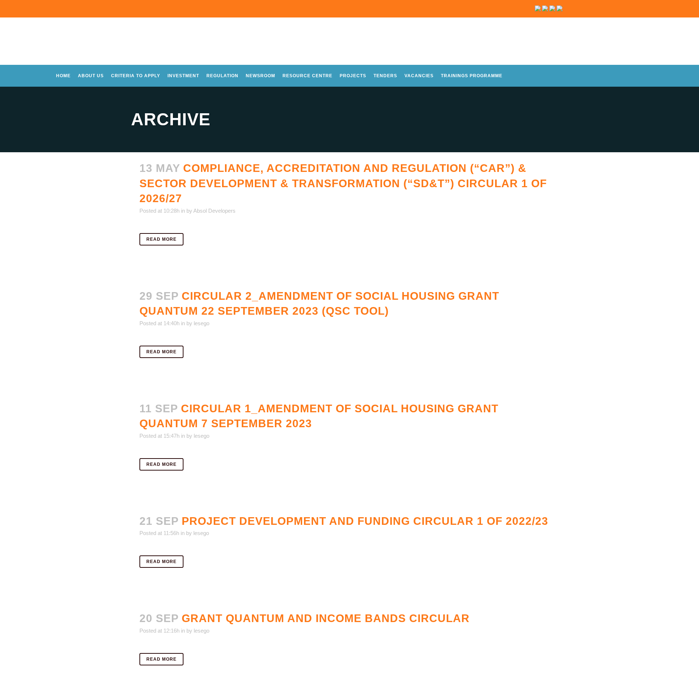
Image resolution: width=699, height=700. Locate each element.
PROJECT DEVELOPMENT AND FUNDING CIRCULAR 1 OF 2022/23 (365, 521)
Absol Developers (214, 211)
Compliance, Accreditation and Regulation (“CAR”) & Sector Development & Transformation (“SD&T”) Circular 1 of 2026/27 (343, 183)
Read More (161, 239)
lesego (201, 323)
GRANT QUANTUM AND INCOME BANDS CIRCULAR (326, 618)
